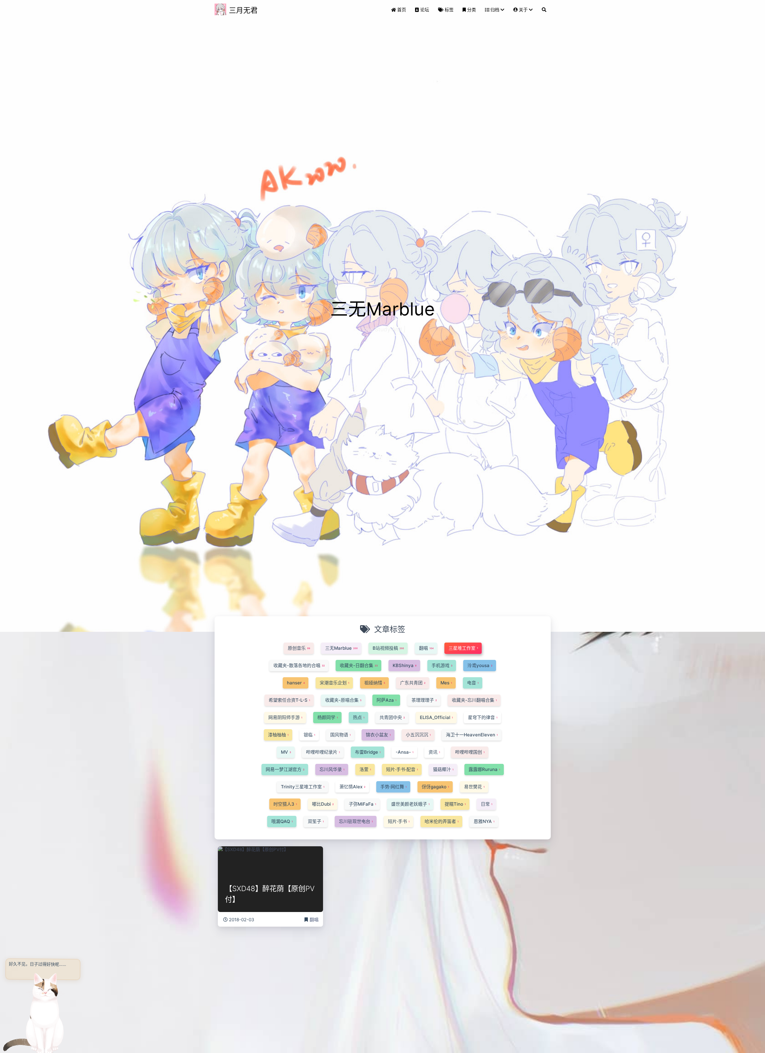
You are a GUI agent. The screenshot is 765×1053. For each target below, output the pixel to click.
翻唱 (314, 919)
